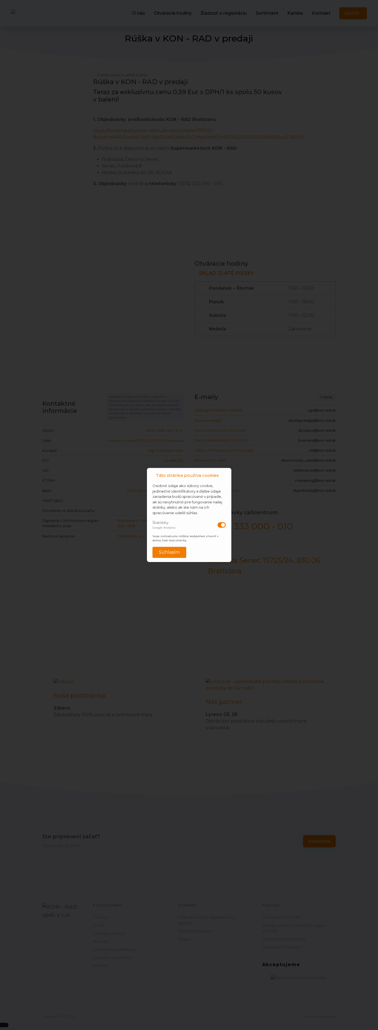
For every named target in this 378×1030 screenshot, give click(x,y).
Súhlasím (169, 552)
